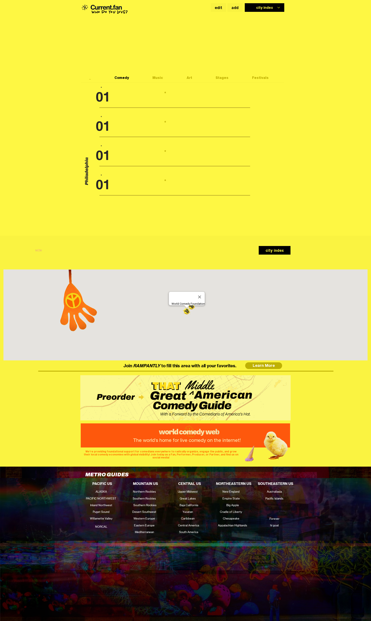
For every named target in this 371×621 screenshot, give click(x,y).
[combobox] (264, 7)
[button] (84, 7)
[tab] (93, 78)
